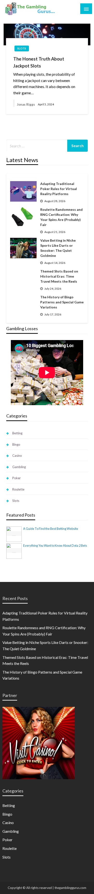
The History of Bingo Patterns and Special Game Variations (62, 302)
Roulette (18, 489)
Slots (21, 48)
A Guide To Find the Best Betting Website (50, 529)
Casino (17, 455)
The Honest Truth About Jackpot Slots (38, 62)
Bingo (16, 444)
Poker (16, 478)
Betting (17, 433)
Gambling (19, 467)
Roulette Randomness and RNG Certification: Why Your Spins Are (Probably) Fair (61, 217)
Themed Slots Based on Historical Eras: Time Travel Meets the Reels (59, 276)
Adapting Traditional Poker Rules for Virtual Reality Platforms (58, 189)
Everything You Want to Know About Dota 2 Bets (55, 545)
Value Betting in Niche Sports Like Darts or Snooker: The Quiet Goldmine (58, 248)
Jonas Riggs (26, 104)
